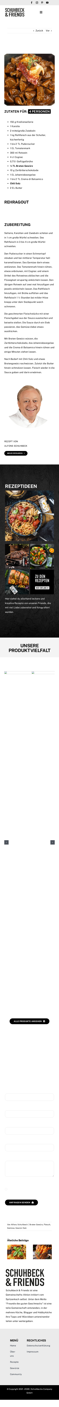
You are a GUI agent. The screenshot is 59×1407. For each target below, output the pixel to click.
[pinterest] (42, 2)
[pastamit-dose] (29, 491)
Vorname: (10, 1090)
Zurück (39, 30)
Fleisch (47, 1224)
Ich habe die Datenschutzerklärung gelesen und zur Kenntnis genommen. (28, 1189)
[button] (6, 842)
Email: (8, 1124)
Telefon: (9, 1141)
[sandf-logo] (14, 9)
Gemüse (10, 1228)
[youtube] (47, 2)
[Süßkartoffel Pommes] (42, 1246)
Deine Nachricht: (14, 1158)
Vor (48, 30)
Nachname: (11, 1107)
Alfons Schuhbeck (19, 1224)
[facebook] (32, 2)
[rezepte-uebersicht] (29, 545)
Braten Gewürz (36, 1224)
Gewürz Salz (21, 1228)
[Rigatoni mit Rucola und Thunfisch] (16, 1246)
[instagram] (37, 2)
